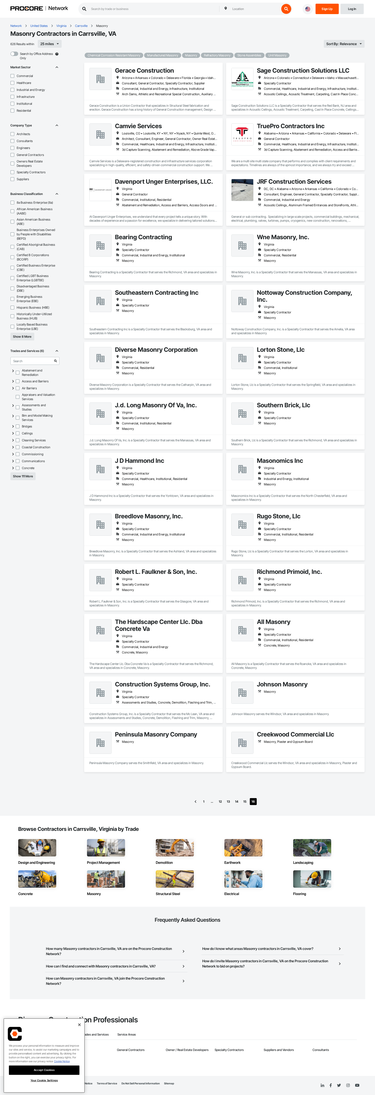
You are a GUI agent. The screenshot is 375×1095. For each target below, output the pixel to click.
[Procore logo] (26, 9)
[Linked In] (322, 1085)
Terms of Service (107, 1083)
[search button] (286, 9)
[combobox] (255, 9)
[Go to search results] (55, 360)
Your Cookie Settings (44, 1080)
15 (245, 801)
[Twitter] (339, 1085)
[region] (44, 1055)
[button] (12, 76)
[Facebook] (330, 1085)
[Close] (79, 1025)
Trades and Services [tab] (95, 1034)
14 (236, 801)
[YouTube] (357, 1085)
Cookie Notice (62, 1061)
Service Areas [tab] (126, 1034)
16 (253, 801)
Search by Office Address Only (36, 56)
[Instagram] (348, 1086)
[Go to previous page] (195, 801)
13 (228, 801)
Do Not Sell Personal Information (141, 1083)
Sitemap (169, 1083)
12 (220, 801)
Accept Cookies (44, 1070)
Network (58, 8)
